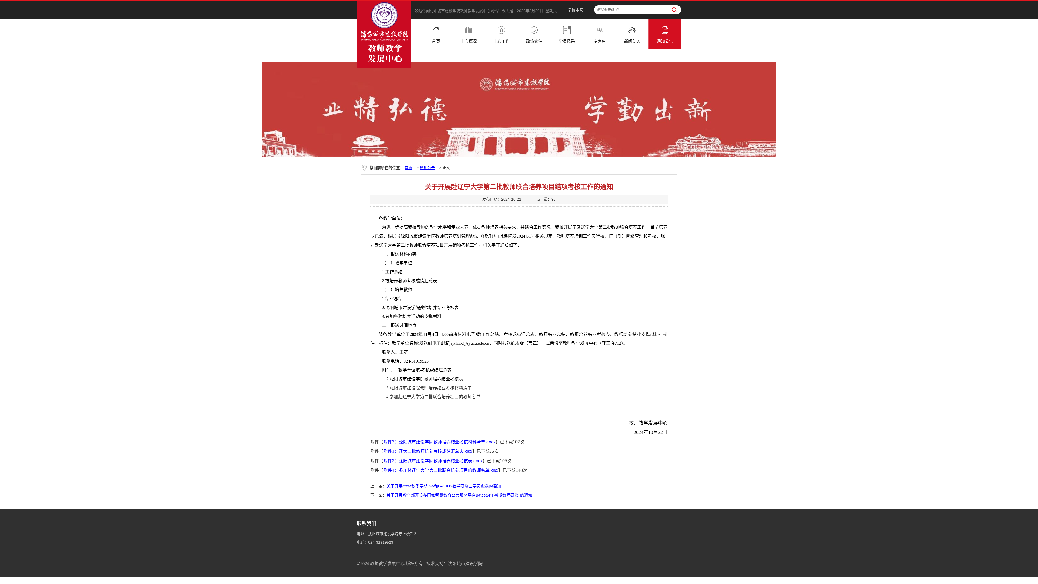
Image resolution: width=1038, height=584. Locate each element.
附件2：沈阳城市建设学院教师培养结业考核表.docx (433, 461)
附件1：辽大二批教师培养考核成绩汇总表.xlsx (427, 451)
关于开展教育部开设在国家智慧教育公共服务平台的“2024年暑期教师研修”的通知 (459, 496)
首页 (408, 167)
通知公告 (427, 167)
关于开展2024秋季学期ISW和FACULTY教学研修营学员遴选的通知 (444, 487)
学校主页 (575, 10)
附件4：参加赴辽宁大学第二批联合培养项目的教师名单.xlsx (440, 470)
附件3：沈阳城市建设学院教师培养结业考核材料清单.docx (439, 442)
